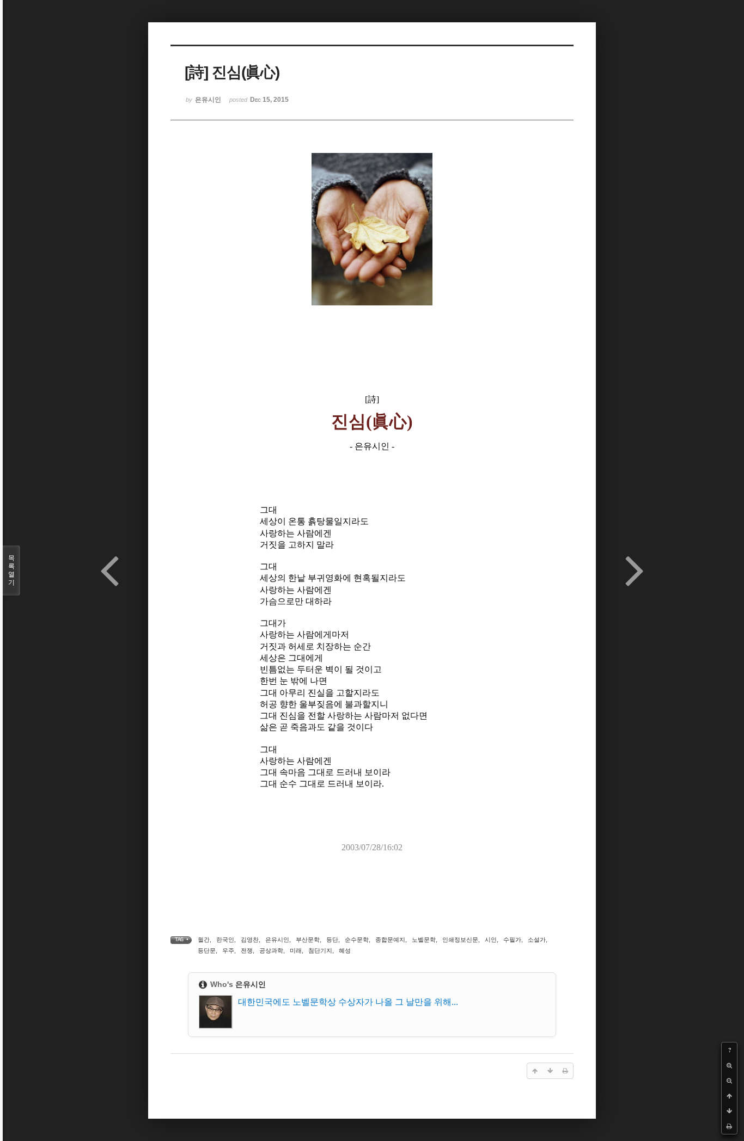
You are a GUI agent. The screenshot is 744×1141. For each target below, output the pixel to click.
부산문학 (308, 939)
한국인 (225, 939)
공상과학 (271, 950)
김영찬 (250, 939)
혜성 (345, 950)
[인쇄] (729, 1126)
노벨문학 (424, 939)
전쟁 (247, 950)
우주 (228, 950)
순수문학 (357, 939)
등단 (332, 939)
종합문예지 (390, 939)
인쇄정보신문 (460, 939)
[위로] (729, 1095)
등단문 (207, 950)
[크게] (729, 1065)
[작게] (729, 1080)
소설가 (537, 939)
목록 (11, 570)
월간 (204, 939)
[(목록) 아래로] (729, 1111)
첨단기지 (320, 950)
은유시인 (277, 939)
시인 (491, 939)
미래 (296, 950)
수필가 (512, 939)
